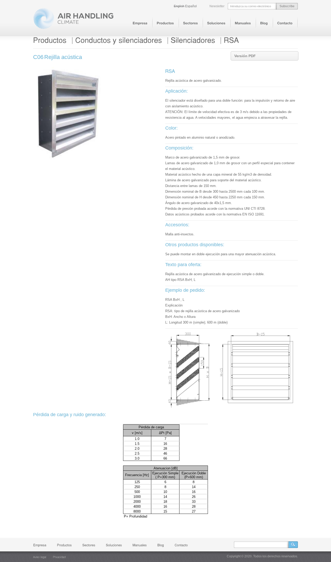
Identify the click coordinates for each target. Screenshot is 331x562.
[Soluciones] (216, 23)
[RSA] (231, 40)
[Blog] (264, 23)
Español (191, 6)
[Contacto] (284, 23)
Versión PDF (245, 56)
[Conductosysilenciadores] (118, 40)
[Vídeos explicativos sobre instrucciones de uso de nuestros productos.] (243, 23)
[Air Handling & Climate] (73, 28)
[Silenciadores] (193, 40)
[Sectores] (190, 23)
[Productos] (165, 23)
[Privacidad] (59, 557)
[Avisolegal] (39, 557)
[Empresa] (140, 23)
